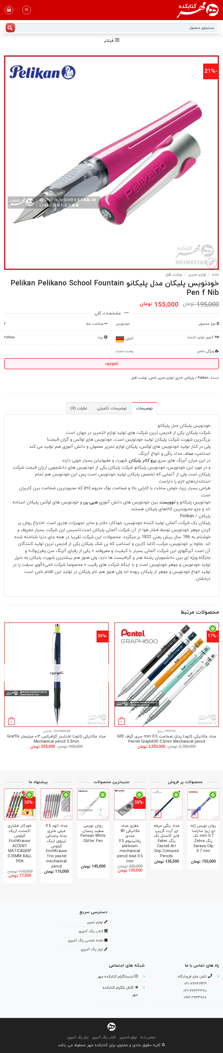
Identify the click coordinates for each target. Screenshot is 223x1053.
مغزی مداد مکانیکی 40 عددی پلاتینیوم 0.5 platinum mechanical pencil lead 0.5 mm (130, 844)
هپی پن (90, 502)
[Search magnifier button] (10, 27)
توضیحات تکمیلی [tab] (112, 408)
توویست (166, 502)
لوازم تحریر (197, 274)
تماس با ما (148, 1037)
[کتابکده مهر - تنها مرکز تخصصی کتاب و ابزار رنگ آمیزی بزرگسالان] (111, 1026)
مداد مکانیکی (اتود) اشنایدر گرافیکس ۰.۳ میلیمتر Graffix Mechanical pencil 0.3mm (56, 739)
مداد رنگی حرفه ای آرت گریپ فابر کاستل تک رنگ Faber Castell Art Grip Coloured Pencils (166, 841)
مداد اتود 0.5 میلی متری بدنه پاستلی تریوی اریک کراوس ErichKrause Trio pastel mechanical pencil (56, 846)
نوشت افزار (173, 274)
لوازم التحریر (128, 1037)
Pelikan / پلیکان (197, 378)
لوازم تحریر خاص (161, 378)
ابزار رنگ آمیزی (77, 1037)
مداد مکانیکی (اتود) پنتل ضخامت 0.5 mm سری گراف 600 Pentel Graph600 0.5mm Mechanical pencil (166, 739)
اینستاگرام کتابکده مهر (116, 976)
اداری (179, 378)
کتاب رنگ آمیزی (104, 1037)
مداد (189, 454)
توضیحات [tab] (144, 408)
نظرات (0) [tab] (78, 408)
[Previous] (219, 690)
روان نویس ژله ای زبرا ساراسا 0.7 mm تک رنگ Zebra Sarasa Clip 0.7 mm (203, 839)
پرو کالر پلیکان (141, 461)
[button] (26, 10)
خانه (215, 274)
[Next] (4, 690)
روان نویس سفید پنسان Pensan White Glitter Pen (93, 834)
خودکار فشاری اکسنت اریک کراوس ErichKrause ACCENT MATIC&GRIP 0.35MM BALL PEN (20, 844)
